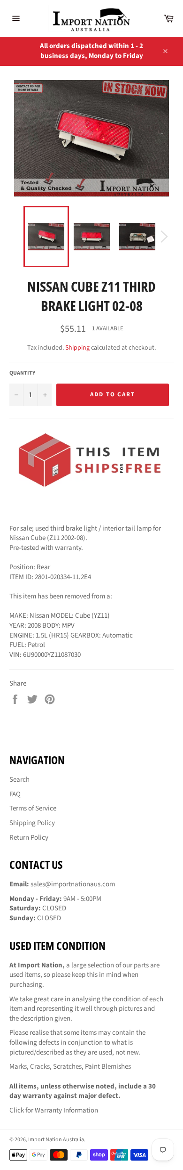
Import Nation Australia (56, 1140)
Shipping (77, 347)
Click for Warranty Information (53, 1110)
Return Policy (28, 838)
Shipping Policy (32, 823)
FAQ (15, 794)
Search (19, 780)
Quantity (22, 373)
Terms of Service (32, 808)
